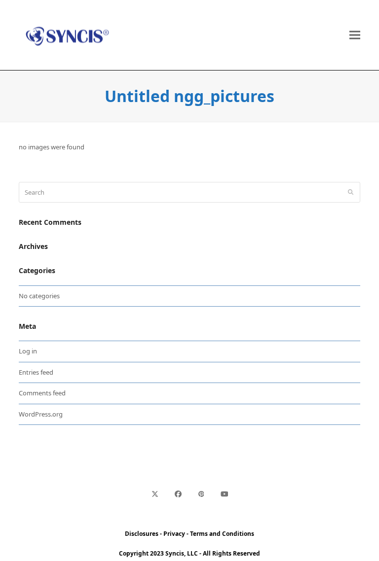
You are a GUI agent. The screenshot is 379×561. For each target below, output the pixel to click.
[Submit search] (350, 192)
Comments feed (42, 392)
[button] (354, 35)
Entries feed (36, 372)
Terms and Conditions (222, 533)
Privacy (174, 533)
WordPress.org (41, 414)
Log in (28, 351)
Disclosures (141, 533)
